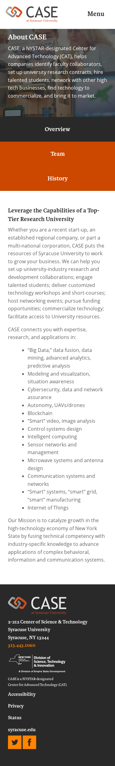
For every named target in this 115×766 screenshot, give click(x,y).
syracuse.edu (22, 729)
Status (14, 717)
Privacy (16, 706)
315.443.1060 (21, 645)
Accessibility (22, 694)
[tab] (57, 129)
